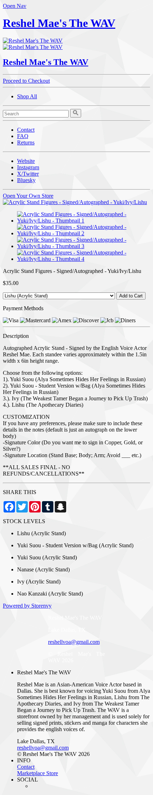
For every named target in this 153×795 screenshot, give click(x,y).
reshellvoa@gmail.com (74, 642)
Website (26, 161)
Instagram (28, 167)
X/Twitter (28, 174)
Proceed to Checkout (26, 81)
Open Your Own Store (28, 196)
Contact (26, 130)
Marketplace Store (37, 773)
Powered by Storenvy (27, 606)
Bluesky (26, 180)
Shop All (27, 96)
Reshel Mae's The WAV (59, 23)
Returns (26, 142)
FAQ (22, 136)
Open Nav (14, 6)
